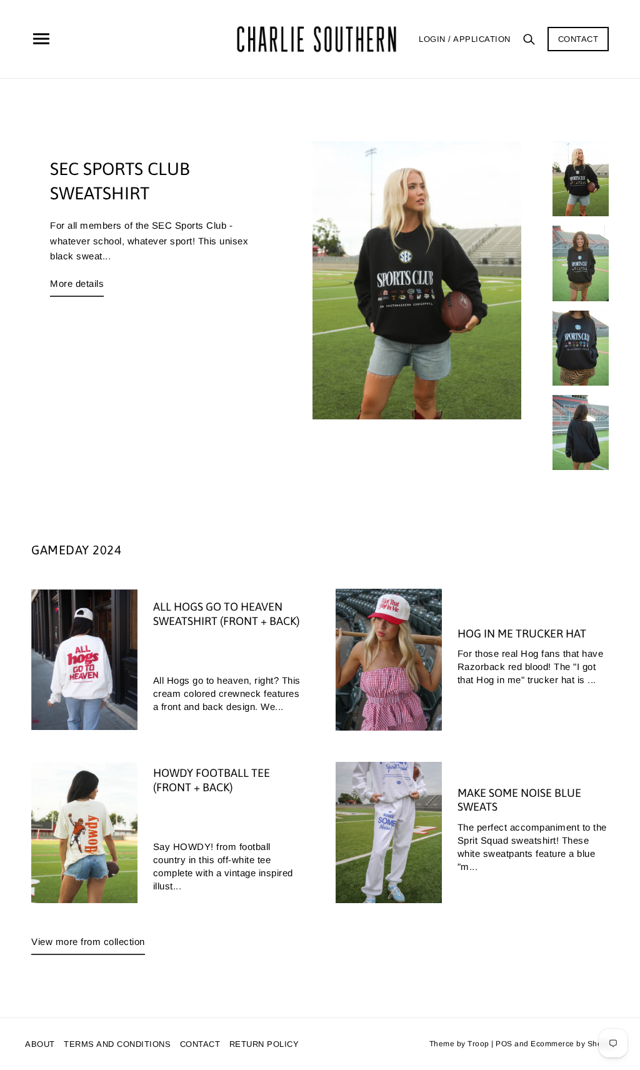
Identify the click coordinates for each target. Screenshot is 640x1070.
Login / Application (465, 39)
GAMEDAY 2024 (76, 549)
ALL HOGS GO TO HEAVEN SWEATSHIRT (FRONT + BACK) (226, 614)
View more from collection (88, 941)
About (40, 1044)
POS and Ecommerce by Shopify (555, 1043)
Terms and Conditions (117, 1044)
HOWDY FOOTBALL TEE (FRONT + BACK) (211, 780)
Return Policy (264, 1044)
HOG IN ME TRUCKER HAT (522, 633)
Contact (578, 39)
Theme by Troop (459, 1043)
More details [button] (77, 283)
